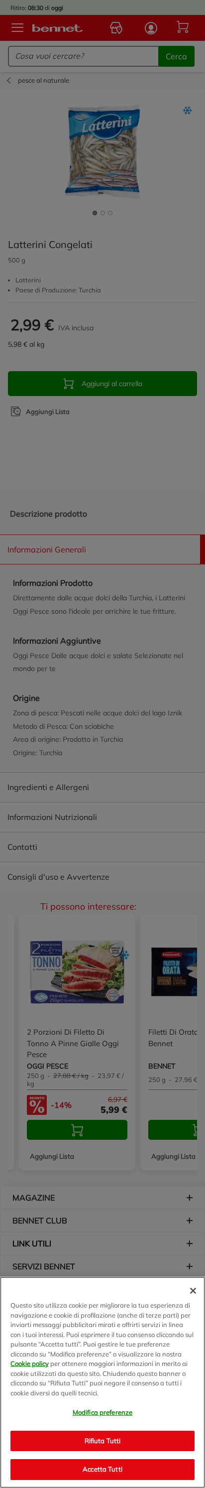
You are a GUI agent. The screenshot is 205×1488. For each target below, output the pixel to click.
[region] (102, 1382)
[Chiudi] (193, 1291)
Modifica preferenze (102, 1412)
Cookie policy (29, 1363)
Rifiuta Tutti (103, 1441)
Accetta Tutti (102, 1469)
